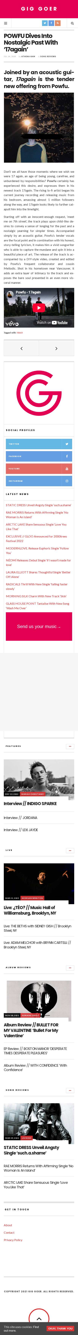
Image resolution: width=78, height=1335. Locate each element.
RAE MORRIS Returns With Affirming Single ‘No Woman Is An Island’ (38, 1168)
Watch (20, 332)
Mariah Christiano (32, 794)
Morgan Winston (32, 898)
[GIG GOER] (39, 9)
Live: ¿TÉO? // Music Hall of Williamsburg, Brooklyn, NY (30, 910)
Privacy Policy (13, 1240)
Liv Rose (26, 1138)
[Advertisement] (39, 692)
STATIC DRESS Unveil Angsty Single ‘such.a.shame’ (38, 505)
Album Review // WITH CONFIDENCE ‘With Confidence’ (35, 1067)
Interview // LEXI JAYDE (21, 829)
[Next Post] (56, 348)
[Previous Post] (21, 348)
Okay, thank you (60, 1328)
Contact (9, 1232)
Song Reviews (48, 56)
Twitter (14, 444)
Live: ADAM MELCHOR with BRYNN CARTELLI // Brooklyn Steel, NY (37, 944)
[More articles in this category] (70, 746)
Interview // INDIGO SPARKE (30, 804)
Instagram (16, 481)
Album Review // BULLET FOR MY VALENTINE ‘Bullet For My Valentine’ (31, 1030)
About (8, 1225)
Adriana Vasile (30, 1015)
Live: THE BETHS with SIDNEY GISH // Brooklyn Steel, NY (37, 928)
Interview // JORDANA (20, 817)
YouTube (14, 468)
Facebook (15, 456)
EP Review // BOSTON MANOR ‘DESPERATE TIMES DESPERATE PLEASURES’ (35, 1050)
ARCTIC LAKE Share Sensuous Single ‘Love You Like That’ (36, 1184)
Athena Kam (28, 56)
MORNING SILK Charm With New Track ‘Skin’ (36, 596)
